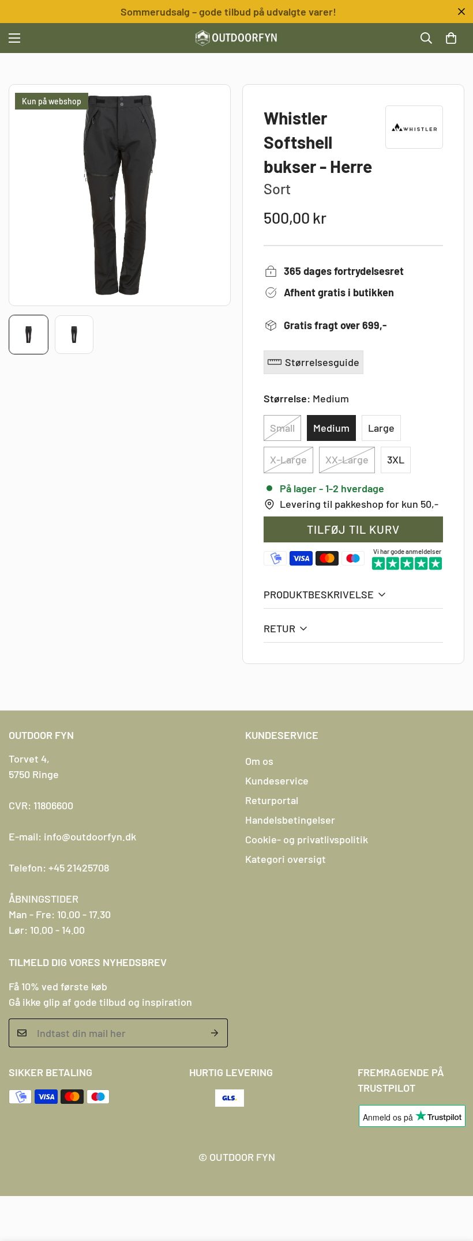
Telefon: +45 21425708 (59, 867)
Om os (259, 761)
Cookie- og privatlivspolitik (306, 839)
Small (282, 427)
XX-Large (347, 459)
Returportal (271, 800)
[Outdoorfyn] (236, 38)
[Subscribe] (215, 1033)
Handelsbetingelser (290, 819)
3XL (395, 459)
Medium (331, 427)
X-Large (288, 459)
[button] (451, 38)
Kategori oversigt (285, 859)
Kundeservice (277, 780)
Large (381, 427)
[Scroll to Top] (450, 1178)
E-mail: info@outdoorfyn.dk (72, 836)
